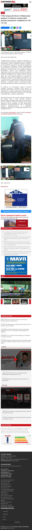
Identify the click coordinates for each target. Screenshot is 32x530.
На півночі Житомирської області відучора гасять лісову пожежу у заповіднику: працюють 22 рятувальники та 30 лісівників (16, 248)
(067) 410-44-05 (7, 457)
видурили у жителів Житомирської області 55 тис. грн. (16, 113)
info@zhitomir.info (11, 456)
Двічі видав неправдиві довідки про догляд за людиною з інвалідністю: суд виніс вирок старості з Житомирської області (17, 238)
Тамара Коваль (15, 460)
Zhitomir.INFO (8, 526)
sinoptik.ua (17, 522)
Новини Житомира (7, 316)
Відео (3, 276)
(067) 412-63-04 (16, 466)
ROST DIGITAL (10, 528)
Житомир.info (12, 112)
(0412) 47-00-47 (7, 466)
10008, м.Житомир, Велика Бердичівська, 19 (16, 459)
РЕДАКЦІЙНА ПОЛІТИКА (7, 508)
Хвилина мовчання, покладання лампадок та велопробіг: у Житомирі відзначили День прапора (14, 320)
